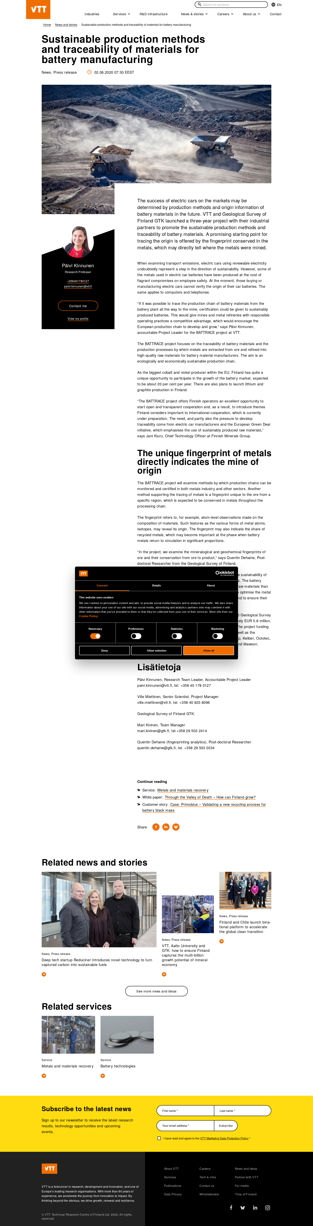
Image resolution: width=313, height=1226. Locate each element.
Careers (223, 13)
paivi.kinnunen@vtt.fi (78, 286)
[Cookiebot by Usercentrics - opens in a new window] (218, 573)
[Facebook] (156, 827)
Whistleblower (209, 1194)
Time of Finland (246, 1194)
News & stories (192, 13)
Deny (104, 650)
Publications (172, 1186)
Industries (92, 13)
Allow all (208, 650)
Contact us (206, 1186)
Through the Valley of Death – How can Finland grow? (210, 797)
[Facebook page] (231, 1208)
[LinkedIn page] (255, 1208)
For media (242, 1186)
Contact (275, 13)
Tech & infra (207, 1177)
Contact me (78, 305)
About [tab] (211, 585)
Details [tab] (156, 585)
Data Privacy (173, 1194)
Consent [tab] (102, 585)
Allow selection (156, 650)
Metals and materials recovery (182, 790)
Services (119, 13)
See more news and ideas (156, 991)
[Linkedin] (166, 827)
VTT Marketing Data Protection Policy (224, 1138)
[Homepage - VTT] (38, 9)
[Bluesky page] (242, 1208)
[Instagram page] (267, 1208)
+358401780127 (78, 281)
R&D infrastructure (154, 13)
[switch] (136, 636)
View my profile (78, 318)
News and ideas (246, 1168)
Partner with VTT (246, 1177)
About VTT (171, 1168)
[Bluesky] (176, 827)
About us (249, 13)
